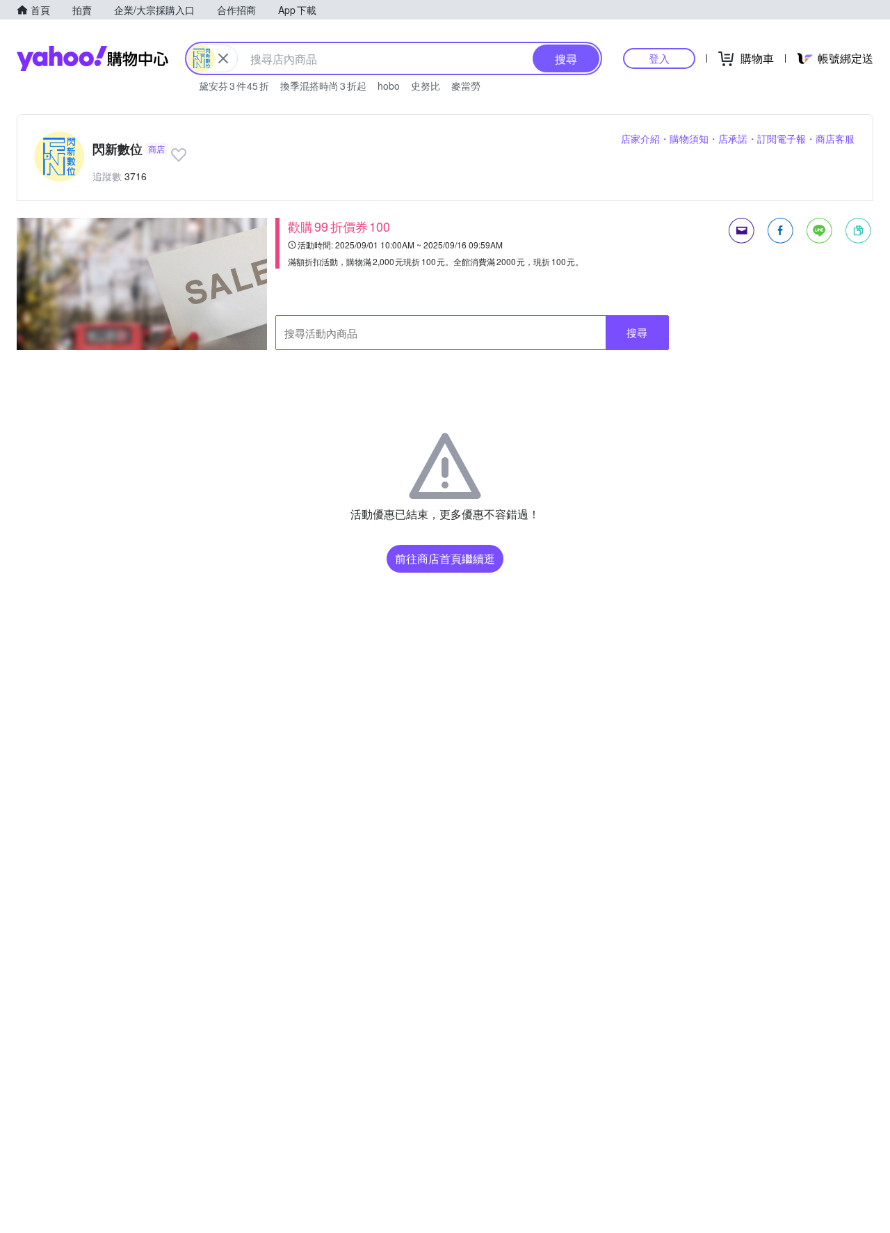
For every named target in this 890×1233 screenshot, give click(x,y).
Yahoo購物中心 (92, 58)
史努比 (425, 85)
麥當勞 (465, 85)
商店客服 (835, 138)
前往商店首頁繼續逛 (445, 558)
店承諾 (732, 138)
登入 (659, 58)
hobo (389, 85)
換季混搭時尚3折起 (323, 85)
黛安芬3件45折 (234, 85)
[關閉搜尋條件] (223, 58)
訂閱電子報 (781, 138)
